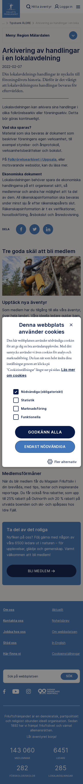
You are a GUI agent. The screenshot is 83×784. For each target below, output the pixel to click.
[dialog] (41, 392)
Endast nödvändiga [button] (45, 446)
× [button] (71, 324)
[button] (62, 462)
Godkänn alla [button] (45, 432)
